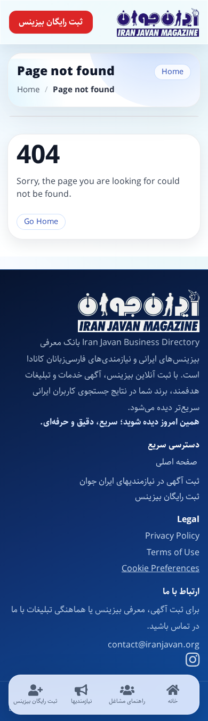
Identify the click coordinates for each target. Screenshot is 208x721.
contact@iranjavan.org (153, 645)
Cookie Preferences (160, 569)
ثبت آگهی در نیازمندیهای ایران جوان (139, 481)
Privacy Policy (172, 536)
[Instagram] (192, 661)
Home (172, 71)
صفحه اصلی (177, 462)
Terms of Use (173, 553)
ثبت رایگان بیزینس (51, 22)
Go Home (41, 221)
